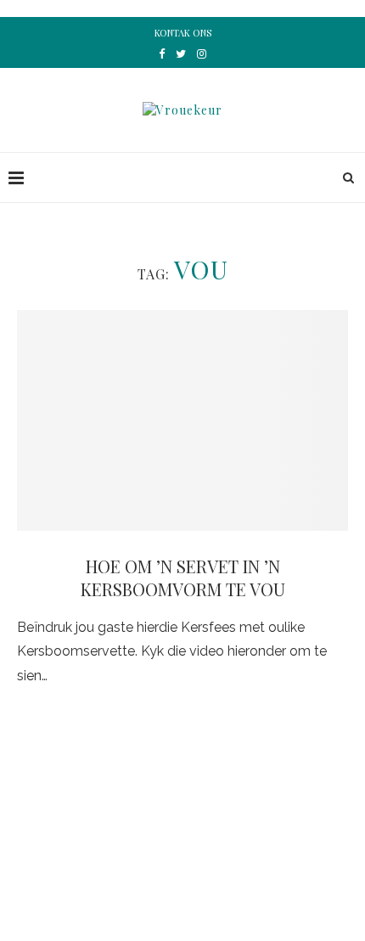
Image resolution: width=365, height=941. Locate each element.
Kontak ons (182, 32)
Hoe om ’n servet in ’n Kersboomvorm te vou (183, 577)
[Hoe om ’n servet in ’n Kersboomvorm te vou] (182, 420)
